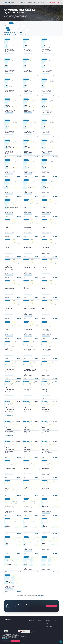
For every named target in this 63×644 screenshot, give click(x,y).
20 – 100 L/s (21, 30)
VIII (25, 34)
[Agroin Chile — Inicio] (9, 2)
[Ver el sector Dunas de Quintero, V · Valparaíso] (31, 148)
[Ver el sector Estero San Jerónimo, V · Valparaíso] (13, 188)
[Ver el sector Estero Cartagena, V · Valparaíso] (50, 148)
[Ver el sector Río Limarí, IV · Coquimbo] (31, 87)
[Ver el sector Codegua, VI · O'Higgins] (13, 350)
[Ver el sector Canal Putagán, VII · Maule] (31, 429)
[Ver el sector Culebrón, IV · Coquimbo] (13, 47)
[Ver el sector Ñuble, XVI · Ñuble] (31, 488)
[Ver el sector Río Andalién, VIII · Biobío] (31, 507)
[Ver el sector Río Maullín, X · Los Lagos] (13, 583)
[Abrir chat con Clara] (60, 641)
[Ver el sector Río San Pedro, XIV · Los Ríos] (13, 564)
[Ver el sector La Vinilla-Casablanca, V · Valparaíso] (31, 188)
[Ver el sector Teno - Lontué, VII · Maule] (13, 429)
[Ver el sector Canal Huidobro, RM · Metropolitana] (50, 248)
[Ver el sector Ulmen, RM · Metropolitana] (13, 330)
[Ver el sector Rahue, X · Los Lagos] (50, 564)
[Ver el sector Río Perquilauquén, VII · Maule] (13, 449)
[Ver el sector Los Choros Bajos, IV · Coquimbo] (31, 67)
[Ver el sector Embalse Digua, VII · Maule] (50, 429)
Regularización (48, 620)
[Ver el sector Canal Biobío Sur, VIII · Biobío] (13, 507)
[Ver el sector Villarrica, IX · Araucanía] (31, 545)
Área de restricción (19, 32)
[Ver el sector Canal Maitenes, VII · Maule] (31, 449)
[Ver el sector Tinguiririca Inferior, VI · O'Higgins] (13, 370)
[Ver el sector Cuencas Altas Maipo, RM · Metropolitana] (13, 289)
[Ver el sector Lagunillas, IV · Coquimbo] (13, 67)
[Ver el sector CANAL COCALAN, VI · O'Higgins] (50, 370)
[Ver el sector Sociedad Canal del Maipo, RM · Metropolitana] (31, 310)
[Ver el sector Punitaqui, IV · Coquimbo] (50, 67)
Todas (7, 32)
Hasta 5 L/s (12, 30)
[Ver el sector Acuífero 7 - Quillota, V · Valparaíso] (13, 108)
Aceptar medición (15, 640)
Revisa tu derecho (54, 2)
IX (27, 34)
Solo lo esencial (6, 640)
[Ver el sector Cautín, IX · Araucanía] (31, 526)
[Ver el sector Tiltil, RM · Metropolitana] (50, 310)
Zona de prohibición (12, 32)
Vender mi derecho (29, 2)
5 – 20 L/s (17, 30)
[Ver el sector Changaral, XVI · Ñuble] (13, 488)
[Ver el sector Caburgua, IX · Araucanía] (13, 526)
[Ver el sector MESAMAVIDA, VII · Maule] (50, 469)
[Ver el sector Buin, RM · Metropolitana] (31, 208)
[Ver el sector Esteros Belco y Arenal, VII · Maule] (13, 469)
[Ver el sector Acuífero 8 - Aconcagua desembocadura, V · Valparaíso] (50, 108)
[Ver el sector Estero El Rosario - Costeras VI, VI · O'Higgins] (31, 350)
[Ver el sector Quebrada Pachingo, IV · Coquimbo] (31, 47)
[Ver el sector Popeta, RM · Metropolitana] (13, 248)
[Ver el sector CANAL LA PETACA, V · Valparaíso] (13, 148)
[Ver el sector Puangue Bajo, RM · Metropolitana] (13, 310)
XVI (22, 34)
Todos (9, 30)
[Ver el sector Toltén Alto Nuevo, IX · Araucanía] (50, 507)
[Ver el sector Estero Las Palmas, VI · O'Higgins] (13, 389)
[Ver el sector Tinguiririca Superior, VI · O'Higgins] (13, 409)
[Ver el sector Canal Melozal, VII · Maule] (50, 449)
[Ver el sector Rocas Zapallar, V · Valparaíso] (50, 188)
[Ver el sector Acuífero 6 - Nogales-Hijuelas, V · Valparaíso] (50, 87)
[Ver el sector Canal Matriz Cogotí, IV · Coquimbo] (50, 47)
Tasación (47, 623)
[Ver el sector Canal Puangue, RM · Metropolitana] (13, 269)
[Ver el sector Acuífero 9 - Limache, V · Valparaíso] (50, 128)
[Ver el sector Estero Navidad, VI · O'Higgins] (31, 389)
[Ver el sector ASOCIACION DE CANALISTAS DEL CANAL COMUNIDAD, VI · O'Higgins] (31, 370)
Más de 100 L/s (27, 30)
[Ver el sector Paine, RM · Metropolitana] (50, 208)
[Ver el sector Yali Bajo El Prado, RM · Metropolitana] (31, 330)
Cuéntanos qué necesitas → (42, 595)
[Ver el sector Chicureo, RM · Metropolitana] (50, 269)
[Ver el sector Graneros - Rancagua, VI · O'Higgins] (50, 350)
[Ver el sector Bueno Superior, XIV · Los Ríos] (50, 545)
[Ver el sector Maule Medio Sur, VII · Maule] (31, 409)
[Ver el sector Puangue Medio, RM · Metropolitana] (31, 228)
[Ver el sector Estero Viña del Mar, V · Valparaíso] (13, 128)
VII (20, 34)
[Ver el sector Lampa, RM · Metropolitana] (50, 228)
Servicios (35, 2)
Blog (39, 2)
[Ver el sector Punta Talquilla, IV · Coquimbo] (13, 87)
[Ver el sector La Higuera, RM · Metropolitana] (31, 289)
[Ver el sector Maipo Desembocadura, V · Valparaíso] (31, 128)
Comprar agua (22, 2)
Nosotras (42, 2)
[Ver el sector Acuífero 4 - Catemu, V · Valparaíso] (31, 108)
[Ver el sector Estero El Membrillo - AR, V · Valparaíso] (13, 168)
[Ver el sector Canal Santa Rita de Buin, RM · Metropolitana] (31, 269)
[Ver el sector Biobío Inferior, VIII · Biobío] (50, 488)
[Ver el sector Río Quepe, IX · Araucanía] (13, 545)
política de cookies (5, 638)
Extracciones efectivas (49, 626)
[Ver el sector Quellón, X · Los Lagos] (31, 564)
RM (15, 34)
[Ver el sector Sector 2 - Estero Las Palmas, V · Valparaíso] (13, 208)
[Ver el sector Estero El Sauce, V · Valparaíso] (31, 168)
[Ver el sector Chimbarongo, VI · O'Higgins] (50, 330)
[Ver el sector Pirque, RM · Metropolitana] (13, 228)
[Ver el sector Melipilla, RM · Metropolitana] (50, 289)
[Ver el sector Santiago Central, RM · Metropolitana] (31, 248)
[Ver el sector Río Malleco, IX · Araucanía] (50, 526)
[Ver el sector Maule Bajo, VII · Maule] (31, 469)
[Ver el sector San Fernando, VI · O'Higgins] (50, 389)
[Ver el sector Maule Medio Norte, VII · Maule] (50, 409)
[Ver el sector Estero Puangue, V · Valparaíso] (50, 168)
